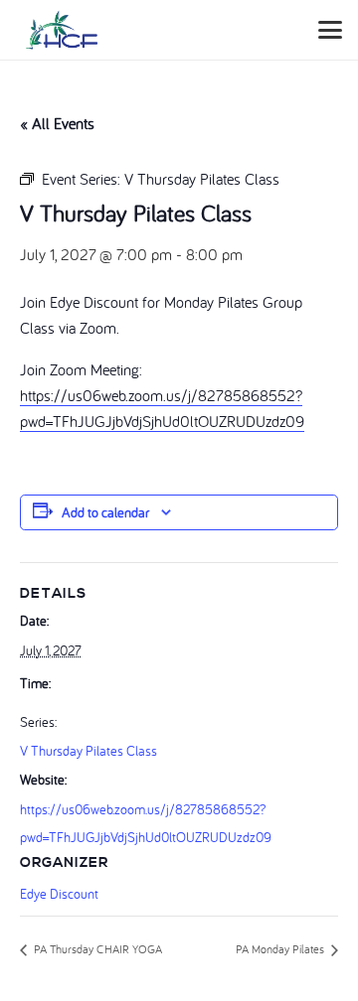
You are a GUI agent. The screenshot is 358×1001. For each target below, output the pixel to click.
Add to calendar (105, 512)
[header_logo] (61, 30)
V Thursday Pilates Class (88, 751)
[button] (330, 30)
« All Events (57, 123)
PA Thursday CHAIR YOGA (96, 948)
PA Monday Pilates (281, 948)
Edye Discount (59, 894)
